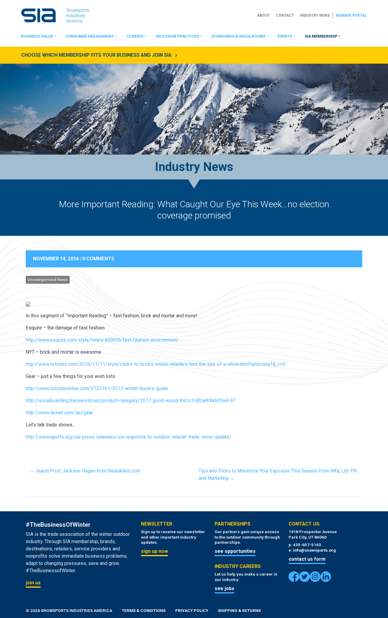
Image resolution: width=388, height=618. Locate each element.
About (263, 15)
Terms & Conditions (144, 610)
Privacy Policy (191, 610)
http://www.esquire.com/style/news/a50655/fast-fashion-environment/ (102, 340)
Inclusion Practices (177, 36)
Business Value (37, 36)
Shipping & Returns (239, 610)
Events (285, 36)
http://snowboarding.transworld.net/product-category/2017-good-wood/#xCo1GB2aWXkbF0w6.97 (131, 400)
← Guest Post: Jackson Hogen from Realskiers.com (85, 471)
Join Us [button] (33, 583)
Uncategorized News (48, 279)
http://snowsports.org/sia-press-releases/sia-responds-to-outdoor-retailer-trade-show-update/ (128, 437)
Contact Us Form (307, 559)
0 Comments (98, 259)
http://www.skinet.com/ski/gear (59, 413)
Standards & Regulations (238, 36)
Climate (135, 36)
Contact (285, 15)
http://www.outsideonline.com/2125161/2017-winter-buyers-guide (97, 388)
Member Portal (351, 15)
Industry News (315, 15)
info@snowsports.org (314, 550)
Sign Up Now (154, 551)
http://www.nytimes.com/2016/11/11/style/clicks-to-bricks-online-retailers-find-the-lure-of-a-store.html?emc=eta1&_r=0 (155, 364)
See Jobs (224, 588)
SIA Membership (321, 36)
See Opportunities (235, 551)
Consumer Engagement (89, 36)
